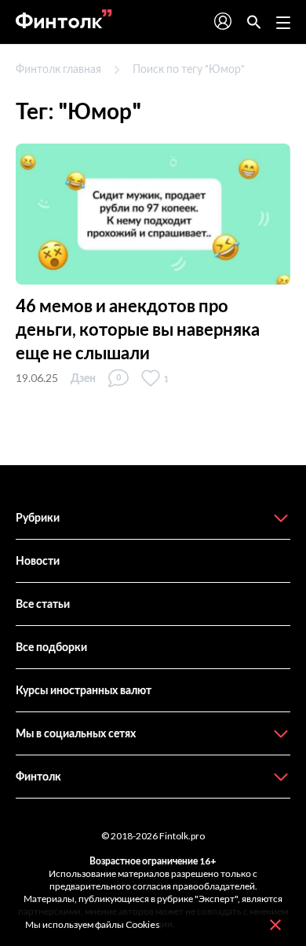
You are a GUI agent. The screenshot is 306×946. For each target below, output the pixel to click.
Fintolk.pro (182, 836)
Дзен (83, 377)
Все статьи (43, 603)
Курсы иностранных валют (83, 690)
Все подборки (51, 646)
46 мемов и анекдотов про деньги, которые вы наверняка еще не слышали (138, 329)
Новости (38, 560)
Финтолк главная (58, 68)
